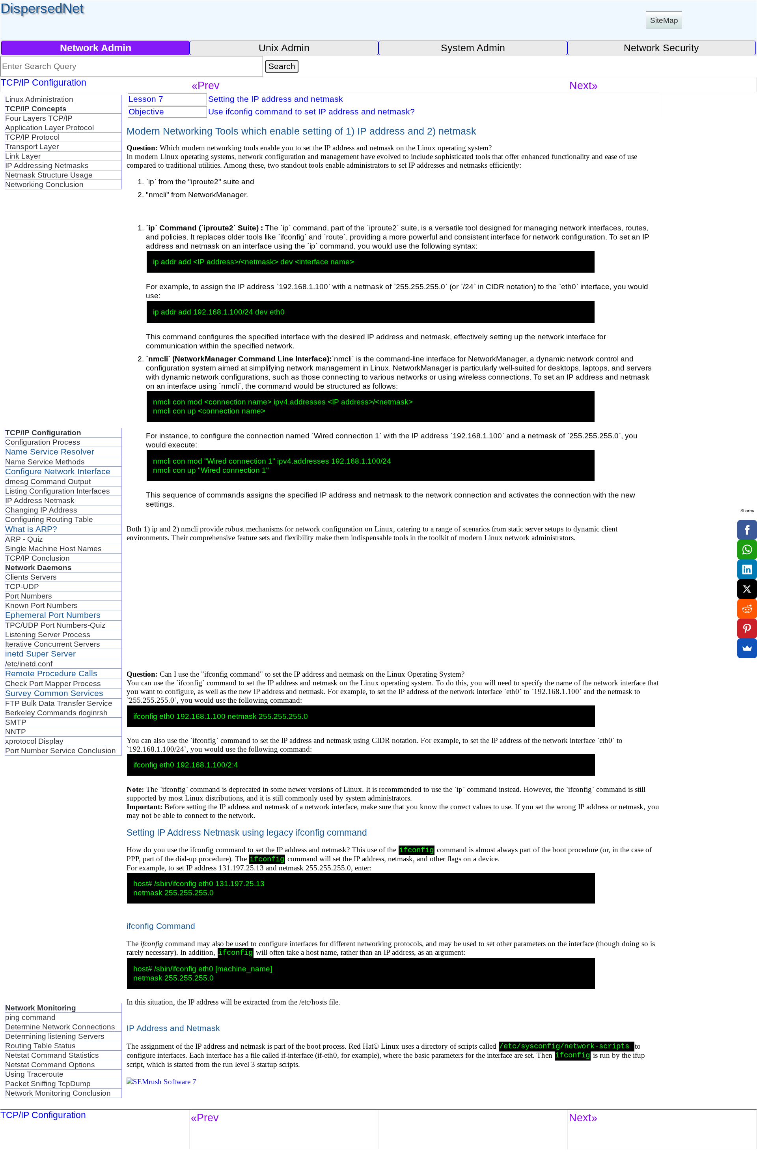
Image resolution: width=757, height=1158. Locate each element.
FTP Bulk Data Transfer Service (58, 703)
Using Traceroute (34, 1074)
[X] (747, 589)
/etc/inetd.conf (28, 663)
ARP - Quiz (24, 539)
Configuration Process (42, 442)
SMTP (15, 722)
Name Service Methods (45, 461)
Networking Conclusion (44, 184)
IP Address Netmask (40, 500)
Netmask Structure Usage (49, 174)
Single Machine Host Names (53, 548)
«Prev (206, 85)
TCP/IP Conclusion (37, 558)
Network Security (661, 47)
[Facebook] (747, 530)
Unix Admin (284, 47)
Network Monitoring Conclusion (58, 1093)
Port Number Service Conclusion (60, 750)
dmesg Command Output (48, 481)
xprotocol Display (34, 741)
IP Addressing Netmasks (47, 165)
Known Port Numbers (41, 605)
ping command (30, 1017)
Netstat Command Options (50, 1064)
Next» (583, 85)
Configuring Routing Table (49, 519)
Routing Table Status (40, 1045)
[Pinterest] (747, 628)
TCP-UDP (22, 586)
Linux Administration (39, 99)
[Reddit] (747, 609)
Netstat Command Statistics (52, 1055)
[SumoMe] (747, 648)
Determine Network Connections (60, 1026)
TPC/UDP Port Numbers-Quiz (55, 625)
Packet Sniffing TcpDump (48, 1083)
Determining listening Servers (54, 1036)
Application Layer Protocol (49, 127)
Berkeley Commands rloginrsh (56, 712)
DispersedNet (42, 8)
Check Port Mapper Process (53, 683)
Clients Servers (31, 576)
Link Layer (23, 156)
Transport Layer (32, 146)
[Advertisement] (36, 307)
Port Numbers (28, 595)
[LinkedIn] (747, 569)
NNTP (15, 731)
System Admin (473, 47)
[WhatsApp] (747, 549)
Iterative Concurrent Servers (52, 644)
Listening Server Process (47, 634)
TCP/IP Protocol (32, 137)
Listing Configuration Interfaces (57, 490)
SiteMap (664, 20)
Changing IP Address (41, 509)
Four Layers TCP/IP (39, 118)
